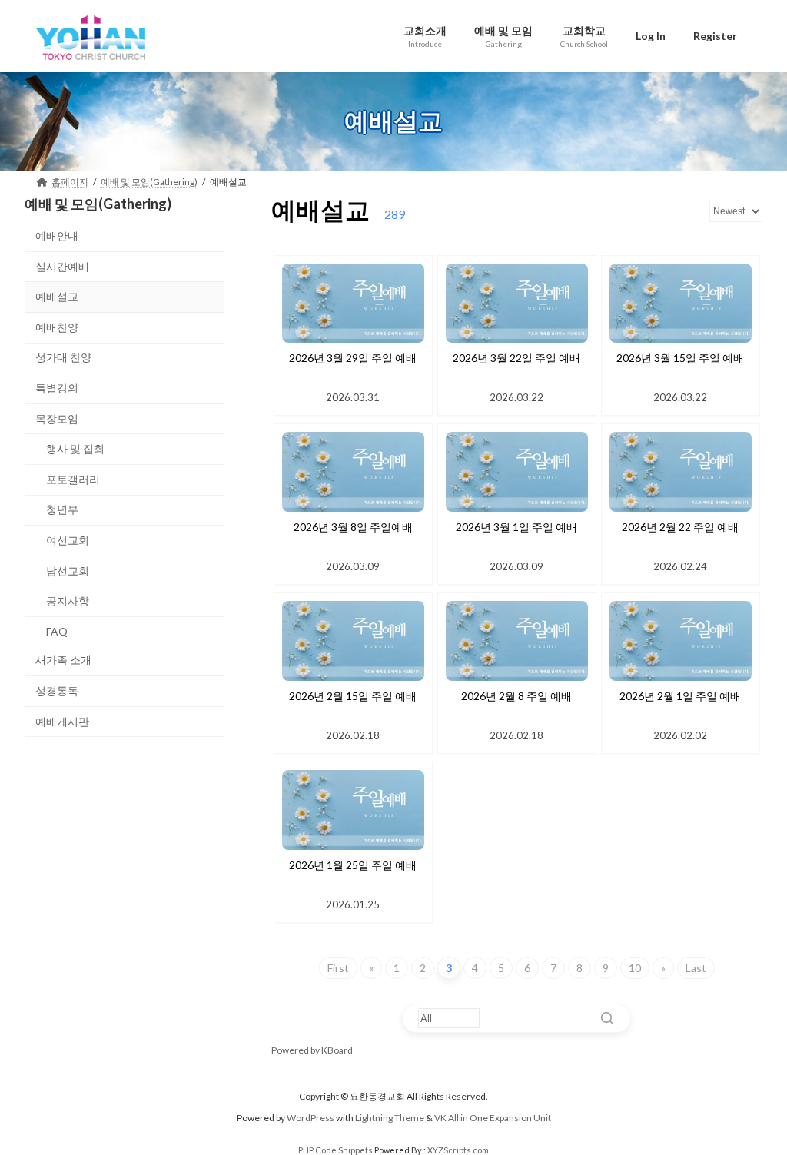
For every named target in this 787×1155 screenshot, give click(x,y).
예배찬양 (56, 326)
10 (635, 967)
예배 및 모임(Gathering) (98, 203)
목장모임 (56, 417)
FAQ (57, 630)
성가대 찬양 (63, 356)
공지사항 (67, 600)
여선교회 (67, 539)
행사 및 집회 (75, 448)
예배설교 (56, 296)
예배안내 (56, 235)
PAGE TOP (753, 1105)
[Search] (607, 1018)
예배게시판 (62, 720)
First (338, 967)
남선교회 (67, 569)
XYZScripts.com (458, 1150)
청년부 (62, 509)
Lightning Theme (389, 1118)
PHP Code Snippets (335, 1150)
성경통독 (56, 689)
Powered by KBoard (312, 1050)
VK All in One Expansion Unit (492, 1118)
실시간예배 (62, 265)
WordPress (310, 1118)
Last (696, 967)
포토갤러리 (73, 478)
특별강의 (56, 387)
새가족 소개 (63, 659)
